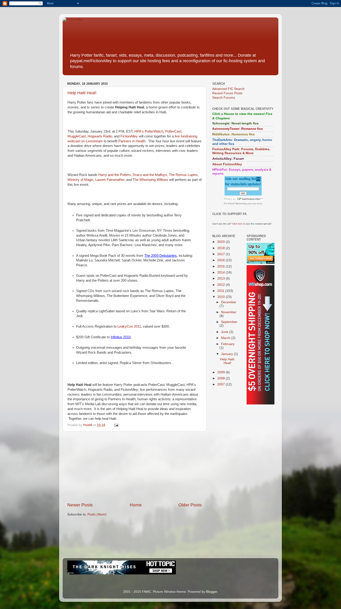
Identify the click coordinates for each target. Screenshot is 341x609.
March (226, 338)
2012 (221, 285)
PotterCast (173, 131)
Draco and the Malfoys (150, 175)
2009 (221, 372)
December (228, 302)
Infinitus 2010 (121, 337)
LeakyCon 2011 (129, 326)
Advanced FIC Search (228, 89)
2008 (221, 378)
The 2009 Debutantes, (161, 255)
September (229, 322)
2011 (221, 291)
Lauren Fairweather (109, 180)
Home (136, 504)
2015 (221, 266)
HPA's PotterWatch (148, 131)
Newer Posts (80, 504)
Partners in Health (131, 141)
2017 (221, 254)
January (227, 354)
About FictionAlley (227, 164)
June (225, 332)
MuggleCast (77, 136)
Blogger (211, 591)
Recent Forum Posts (227, 93)
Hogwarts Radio (100, 136)
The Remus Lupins (183, 175)
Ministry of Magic (80, 180)
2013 (221, 278)
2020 (221, 242)
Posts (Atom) (96, 514)
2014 (221, 272)
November (228, 312)
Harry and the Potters (114, 175)
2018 (221, 248)
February (228, 344)
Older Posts (190, 504)
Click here (237, 223)
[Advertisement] (134, 467)
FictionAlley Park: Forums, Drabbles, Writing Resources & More (241, 151)
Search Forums (223, 97)
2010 (221, 297)
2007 (221, 384)
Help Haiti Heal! (82, 93)
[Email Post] (116, 425)
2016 (221, 260)
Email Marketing (237, 203)
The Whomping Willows (150, 180)
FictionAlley (129, 136)
